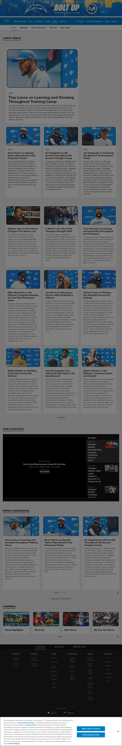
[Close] (118, 731)
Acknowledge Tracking (91, 735)
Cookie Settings (14, 743)
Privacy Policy (31, 725)
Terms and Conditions (26, 723)
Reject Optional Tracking (91, 729)
